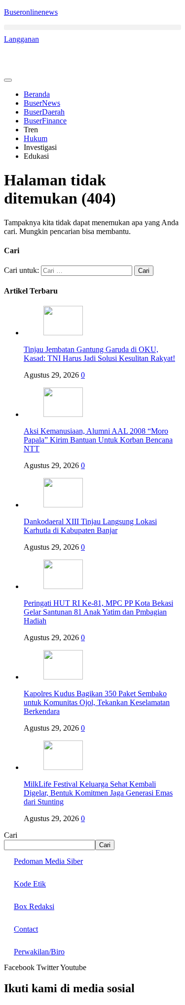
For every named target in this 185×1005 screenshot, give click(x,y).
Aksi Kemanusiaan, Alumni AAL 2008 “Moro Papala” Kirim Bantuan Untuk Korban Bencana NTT (98, 440)
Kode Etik (30, 884)
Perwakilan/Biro (39, 951)
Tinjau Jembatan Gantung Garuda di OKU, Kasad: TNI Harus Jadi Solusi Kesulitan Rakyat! (99, 353)
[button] (92, 27)
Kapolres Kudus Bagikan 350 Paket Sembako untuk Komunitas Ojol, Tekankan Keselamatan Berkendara (97, 702)
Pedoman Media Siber (48, 861)
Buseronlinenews (31, 12)
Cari (10, 835)
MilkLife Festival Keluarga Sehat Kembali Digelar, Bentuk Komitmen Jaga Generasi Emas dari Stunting (98, 793)
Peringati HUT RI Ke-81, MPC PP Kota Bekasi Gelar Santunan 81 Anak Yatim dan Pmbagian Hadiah (98, 612)
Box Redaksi (34, 906)
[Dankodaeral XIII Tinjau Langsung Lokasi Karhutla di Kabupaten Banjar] (63, 505)
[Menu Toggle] (8, 80)
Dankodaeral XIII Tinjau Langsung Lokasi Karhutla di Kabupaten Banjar (90, 525)
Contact (26, 929)
